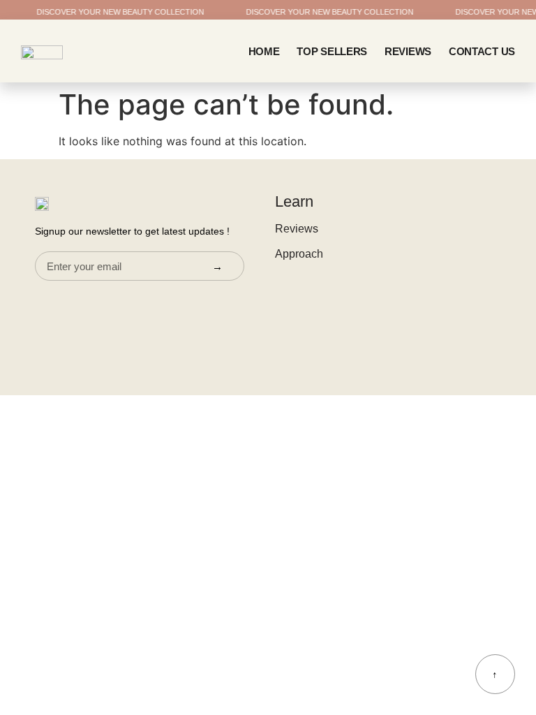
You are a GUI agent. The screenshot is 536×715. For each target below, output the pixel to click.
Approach (299, 254)
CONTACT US (482, 51)
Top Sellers (332, 51)
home (264, 51)
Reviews (408, 51)
